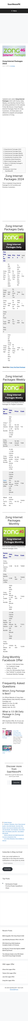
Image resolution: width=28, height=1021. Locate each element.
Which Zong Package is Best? (12, 161)
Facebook (6, 824)
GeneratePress (14, 989)
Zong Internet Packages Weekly (14, 153)
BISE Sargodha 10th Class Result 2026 (13, 936)
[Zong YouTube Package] (7, 732)
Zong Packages (14, 829)
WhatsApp (11, 824)
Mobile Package (8, 822)
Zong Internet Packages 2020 (13, 827)
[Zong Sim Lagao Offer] (7, 748)
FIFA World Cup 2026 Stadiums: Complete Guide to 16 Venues (11, 944)
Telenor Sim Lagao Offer (9, 973)
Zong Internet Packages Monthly (14, 155)
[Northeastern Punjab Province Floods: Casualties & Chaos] (4, 883)
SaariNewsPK (14, 4)
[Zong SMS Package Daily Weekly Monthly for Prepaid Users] (18, 737)
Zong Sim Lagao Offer (8, 980)
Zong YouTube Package (17, 367)
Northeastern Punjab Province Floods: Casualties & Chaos (14, 886)
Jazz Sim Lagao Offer (8, 977)
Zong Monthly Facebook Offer (13, 157)
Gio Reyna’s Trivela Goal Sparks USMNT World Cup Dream (13, 949)
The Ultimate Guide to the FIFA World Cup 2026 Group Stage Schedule (12, 955)
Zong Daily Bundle (10, 826)
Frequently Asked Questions (13, 159)
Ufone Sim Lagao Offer (8, 969)
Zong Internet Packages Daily (13, 151)
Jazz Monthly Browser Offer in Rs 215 (13, 939)
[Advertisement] (14, 29)
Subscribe (16, 782)
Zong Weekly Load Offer (11, 831)
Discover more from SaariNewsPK (10, 170)
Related (7, 167)
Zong (4, 480)
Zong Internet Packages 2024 (12, 149)
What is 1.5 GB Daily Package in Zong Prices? (13, 164)
